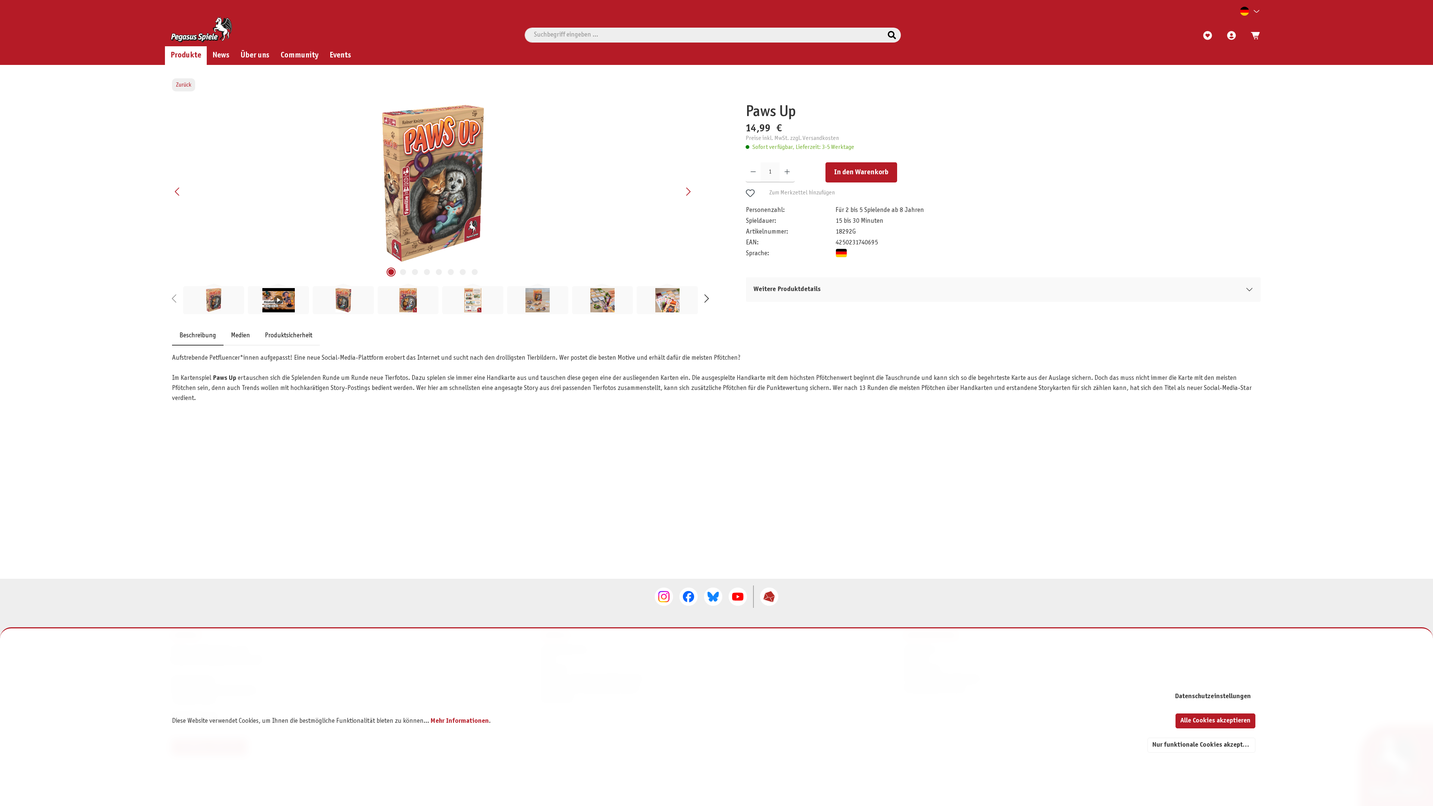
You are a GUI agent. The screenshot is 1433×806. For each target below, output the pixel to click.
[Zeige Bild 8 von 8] (475, 272)
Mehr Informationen (460, 721)
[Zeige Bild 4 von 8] (427, 272)
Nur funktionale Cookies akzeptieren (1203, 745)
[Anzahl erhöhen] (787, 172)
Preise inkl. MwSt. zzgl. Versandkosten (792, 138)
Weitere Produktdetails (787, 289)
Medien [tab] (240, 335)
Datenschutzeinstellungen (1213, 696)
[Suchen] (892, 35)
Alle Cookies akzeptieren (1215, 721)
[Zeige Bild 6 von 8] (451, 272)
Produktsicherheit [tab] (288, 335)
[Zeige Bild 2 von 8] (403, 272)
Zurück (183, 85)
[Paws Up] (433, 183)
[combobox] (704, 35)
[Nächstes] (688, 191)
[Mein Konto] (1231, 36)
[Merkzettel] (1208, 36)
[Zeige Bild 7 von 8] (463, 272)
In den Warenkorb (861, 172)
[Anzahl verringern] (753, 172)
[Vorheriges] (177, 191)
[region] (440, 208)
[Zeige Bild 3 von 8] (415, 272)
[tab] (198, 336)
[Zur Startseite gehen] (201, 29)
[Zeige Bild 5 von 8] (439, 272)
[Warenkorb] (1253, 36)
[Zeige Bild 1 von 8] (391, 272)
